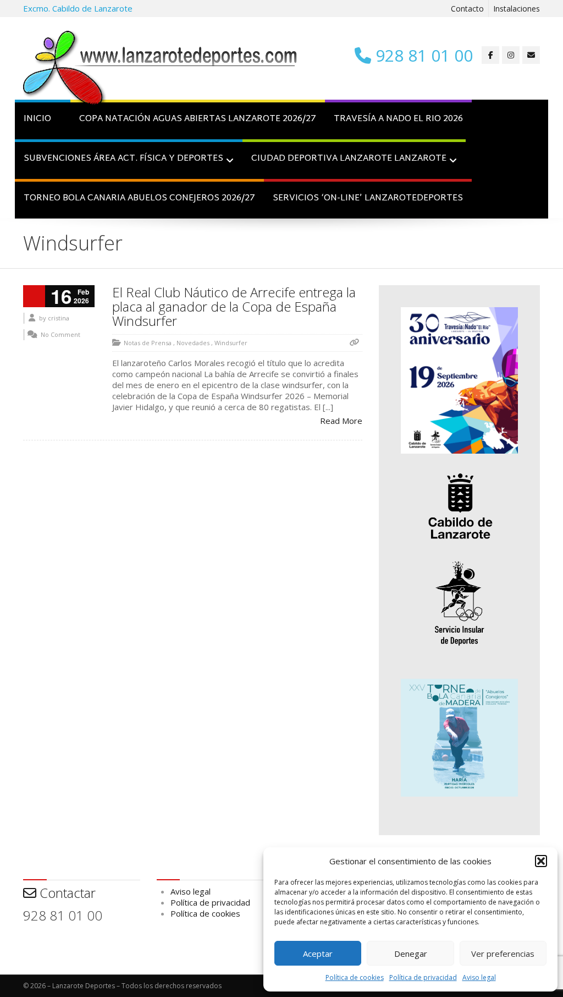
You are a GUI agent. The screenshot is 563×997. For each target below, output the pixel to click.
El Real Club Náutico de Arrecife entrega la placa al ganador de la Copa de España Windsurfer (234, 306)
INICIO (37, 119)
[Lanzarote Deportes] (160, 69)
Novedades (192, 343)
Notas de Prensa (148, 343)
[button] (541, 861)
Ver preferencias (502, 953)
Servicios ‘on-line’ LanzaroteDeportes (368, 198)
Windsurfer (230, 343)
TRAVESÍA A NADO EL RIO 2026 (398, 119)
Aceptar (318, 953)
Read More (341, 420)
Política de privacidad (423, 977)
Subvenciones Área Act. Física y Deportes (123, 159)
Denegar (410, 953)
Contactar (66, 893)
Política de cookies (354, 977)
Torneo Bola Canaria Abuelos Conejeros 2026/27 (139, 198)
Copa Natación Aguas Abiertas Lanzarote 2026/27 (197, 119)
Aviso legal (479, 977)
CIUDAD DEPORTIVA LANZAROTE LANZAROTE (348, 159)
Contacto (467, 8)
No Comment (60, 334)
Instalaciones (516, 8)
